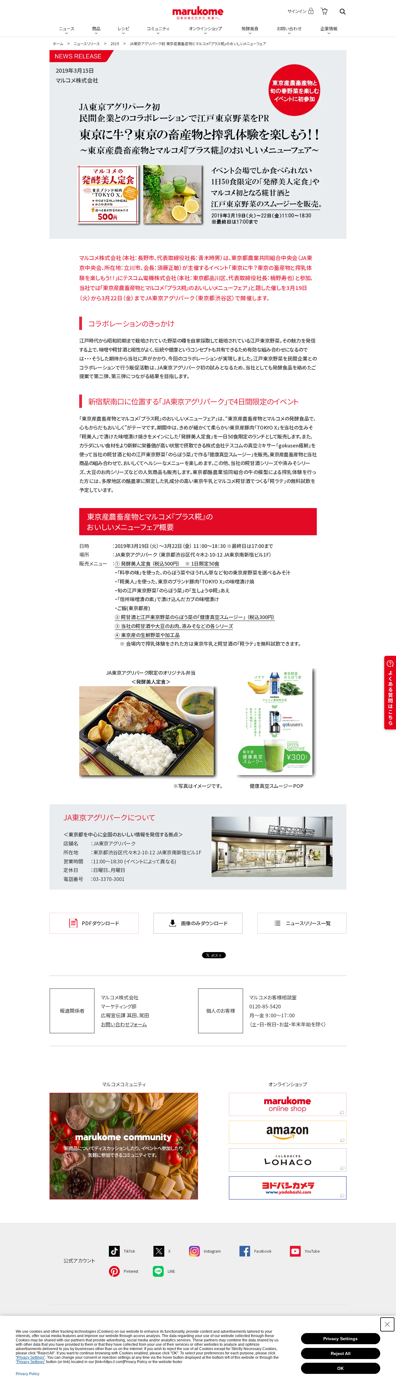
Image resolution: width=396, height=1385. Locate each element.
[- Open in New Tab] (324, 11)
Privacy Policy (27, 1374)
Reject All (341, 1353)
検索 (343, 11)
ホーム (58, 43)
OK (340, 1368)
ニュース (67, 28)
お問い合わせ (289, 28)
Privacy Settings (340, 1338)
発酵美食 (250, 28)
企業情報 (329, 28)
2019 (114, 43)
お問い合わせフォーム (124, 1024)
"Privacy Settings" (30, 1357)
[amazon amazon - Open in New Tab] (287, 1132)
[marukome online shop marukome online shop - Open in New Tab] (287, 1104)
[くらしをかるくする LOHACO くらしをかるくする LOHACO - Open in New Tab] (287, 1160)
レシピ (123, 28)
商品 (96, 28)
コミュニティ (158, 28)
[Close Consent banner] (387, 1324)
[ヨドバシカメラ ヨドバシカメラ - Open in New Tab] (287, 1188)
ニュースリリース (87, 43)
